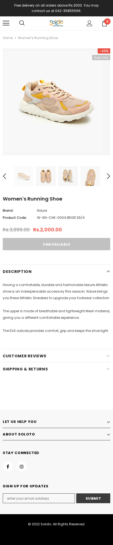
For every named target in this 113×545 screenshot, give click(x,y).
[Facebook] (8, 466)
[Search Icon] (22, 23)
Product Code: (15, 217)
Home (8, 38)
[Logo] (56, 22)
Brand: (8, 210)
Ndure (42, 210)
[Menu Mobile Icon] (6, 23)
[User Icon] (89, 23)
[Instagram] (22, 466)
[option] (56, 101)
